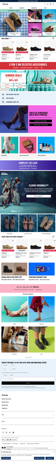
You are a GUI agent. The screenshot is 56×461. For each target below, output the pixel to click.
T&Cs (41, 67)
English (11, 375)
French (5, 375)
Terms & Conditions (6, 443)
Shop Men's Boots (6, 279)
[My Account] (47, 4)
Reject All (49, 458)
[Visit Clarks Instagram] (6, 432)
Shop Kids (5, 405)
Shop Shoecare (42, 155)
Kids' (45, 7)
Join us (28, 383)
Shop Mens (5, 402)
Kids (5, 368)
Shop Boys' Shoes (34, 279)
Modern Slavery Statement (33, 443)
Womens (5, 365)
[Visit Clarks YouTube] (13, 432)
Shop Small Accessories (26, 67)
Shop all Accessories (24, 168)
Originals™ (34, 7)
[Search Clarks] (45, 4)
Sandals (7, 87)
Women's (22, 7)
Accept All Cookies (39, 458)
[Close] (53, 451)
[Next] (53, 38)
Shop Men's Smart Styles (40, 121)
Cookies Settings (6, 458)
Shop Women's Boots (19, 279)
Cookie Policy (23, 443)
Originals (14, 368)
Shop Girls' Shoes (45, 279)
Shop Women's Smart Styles (41, 124)
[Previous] (50, 38)
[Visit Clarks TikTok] (9, 432)
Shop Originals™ (38, 196)
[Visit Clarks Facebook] (3, 432)
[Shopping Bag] (50, 4)
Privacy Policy (28, 386)
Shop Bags (15, 67)
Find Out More (38, 289)
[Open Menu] (53, 4)
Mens (13, 365)
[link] (8, 50)
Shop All (36, 67)
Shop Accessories (24, 155)
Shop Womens (6, 399)
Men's (10, 7)
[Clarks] (5, 4)
